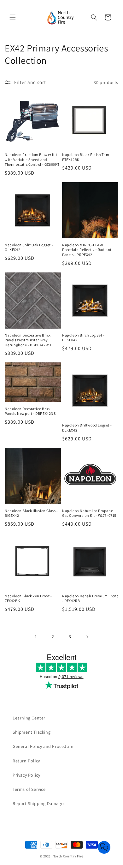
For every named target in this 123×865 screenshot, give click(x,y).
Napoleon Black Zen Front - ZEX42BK (28, 598)
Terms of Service (29, 789)
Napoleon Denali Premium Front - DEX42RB (90, 598)
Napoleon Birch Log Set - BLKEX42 (83, 338)
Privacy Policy (26, 775)
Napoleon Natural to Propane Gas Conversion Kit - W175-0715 (89, 513)
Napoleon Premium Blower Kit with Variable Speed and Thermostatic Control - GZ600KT (32, 159)
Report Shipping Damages (39, 803)
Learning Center (29, 718)
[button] (13, 17)
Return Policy (26, 761)
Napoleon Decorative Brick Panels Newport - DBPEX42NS (30, 411)
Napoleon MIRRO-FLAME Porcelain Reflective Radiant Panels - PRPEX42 (87, 249)
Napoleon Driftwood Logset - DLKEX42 (87, 427)
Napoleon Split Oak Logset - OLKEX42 (29, 247)
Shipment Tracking (31, 732)
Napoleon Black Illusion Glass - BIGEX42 (31, 513)
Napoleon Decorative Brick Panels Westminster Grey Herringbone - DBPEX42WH (28, 340)
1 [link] (36, 637)
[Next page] (87, 637)
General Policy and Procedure (43, 746)
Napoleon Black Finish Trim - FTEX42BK (87, 157)
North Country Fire (68, 856)
